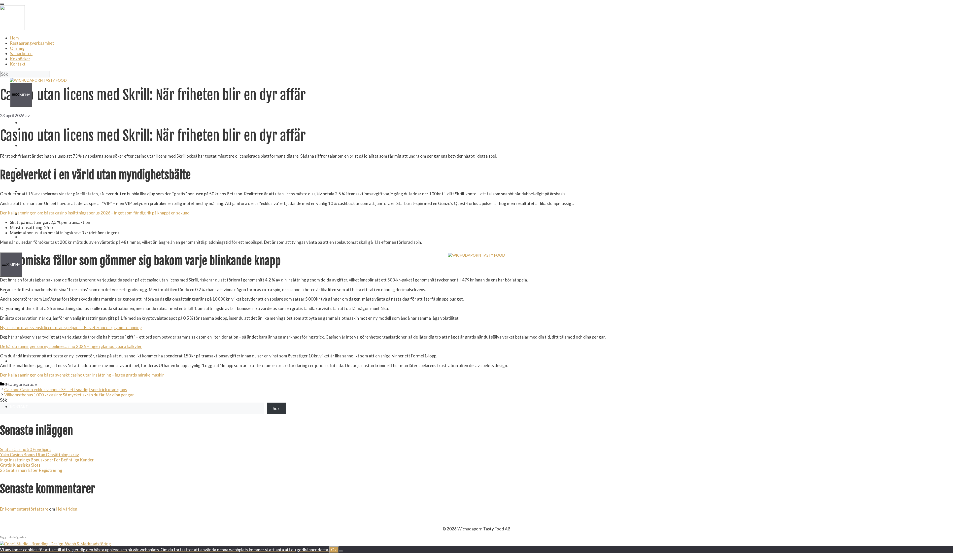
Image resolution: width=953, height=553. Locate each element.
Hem (24, 122)
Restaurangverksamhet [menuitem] (32, 43)
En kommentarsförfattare (24, 509)
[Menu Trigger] (2, 4)
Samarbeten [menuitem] (21, 53)
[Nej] (341, 551)
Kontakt (29, 237)
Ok (334, 549)
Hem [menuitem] (14, 37)
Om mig (27, 168)
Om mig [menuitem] (17, 48)
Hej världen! (67, 509)
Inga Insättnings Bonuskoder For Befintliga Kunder (47, 459)
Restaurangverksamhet (44, 145)
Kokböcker (31, 214)
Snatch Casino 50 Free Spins (25, 449)
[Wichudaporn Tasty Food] (38, 80)
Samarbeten (32, 191)
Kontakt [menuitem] (18, 64)
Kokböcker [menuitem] (20, 58)
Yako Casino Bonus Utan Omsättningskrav (39, 454)
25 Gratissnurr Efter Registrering (31, 470)
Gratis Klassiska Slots (20, 465)
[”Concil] (55, 543)
